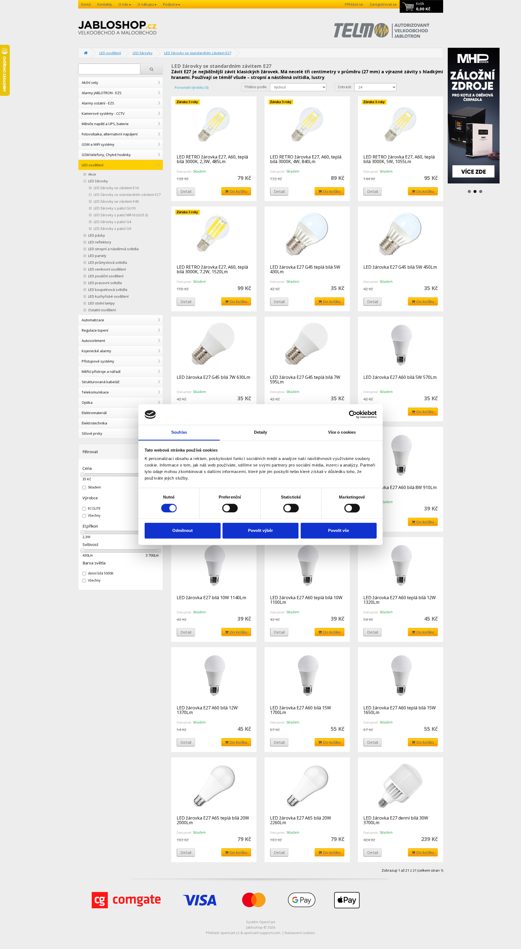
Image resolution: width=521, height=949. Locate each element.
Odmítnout (182, 530)
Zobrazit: (345, 87)
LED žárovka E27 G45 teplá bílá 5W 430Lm (305, 269)
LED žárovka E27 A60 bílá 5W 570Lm (400, 377)
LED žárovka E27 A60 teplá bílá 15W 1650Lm (399, 710)
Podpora (170, 4)
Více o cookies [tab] (342, 432)
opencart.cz (230, 932)
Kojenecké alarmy (96, 350)
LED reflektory (99, 242)
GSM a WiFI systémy (98, 144)
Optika (87, 402)
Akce (92, 174)
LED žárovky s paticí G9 (112, 228)
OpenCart (267, 921)
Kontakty (104, 4)
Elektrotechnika (94, 423)
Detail (185, 191)
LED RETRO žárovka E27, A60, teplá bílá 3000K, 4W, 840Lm (305, 159)
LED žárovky (143, 52)
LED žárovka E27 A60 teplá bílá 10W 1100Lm (306, 600)
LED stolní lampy (101, 303)
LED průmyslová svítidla (107, 262)
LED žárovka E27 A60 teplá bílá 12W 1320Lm (399, 600)
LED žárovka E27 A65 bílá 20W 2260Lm (300, 820)
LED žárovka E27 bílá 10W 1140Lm (211, 598)
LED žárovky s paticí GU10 (114, 208)
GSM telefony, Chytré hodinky (106, 154)
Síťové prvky (92, 433)
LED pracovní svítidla (105, 283)
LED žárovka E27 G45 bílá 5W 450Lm (400, 267)
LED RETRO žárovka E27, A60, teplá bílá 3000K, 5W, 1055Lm (399, 159)
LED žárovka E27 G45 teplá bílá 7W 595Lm (305, 379)
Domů (86, 4)
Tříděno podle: (255, 87)
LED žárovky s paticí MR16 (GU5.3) (121, 215)
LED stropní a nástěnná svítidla (113, 249)
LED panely (97, 255)
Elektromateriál (94, 412)
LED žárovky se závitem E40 (116, 201)
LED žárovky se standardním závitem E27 (197, 52)
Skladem (94, 487)
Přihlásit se (354, 4)
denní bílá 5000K (100, 573)
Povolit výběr (260, 530)
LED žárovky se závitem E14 (116, 188)
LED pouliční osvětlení (105, 276)
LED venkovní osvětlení (107, 269)
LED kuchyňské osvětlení (108, 296)
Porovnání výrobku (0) (191, 87)
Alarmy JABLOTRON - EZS (102, 92)
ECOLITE (94, 508)
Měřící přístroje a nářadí (101, 371)
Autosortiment (93, 340)
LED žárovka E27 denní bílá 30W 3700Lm (395, 820)
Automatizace (93, 320)
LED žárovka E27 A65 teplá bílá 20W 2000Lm (213, 820)
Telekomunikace (95, 392)
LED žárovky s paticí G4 (112, 222)
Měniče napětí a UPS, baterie (105, 123)
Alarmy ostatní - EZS (98, 103)
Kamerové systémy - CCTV (103, 113)
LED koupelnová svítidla (107, 289)
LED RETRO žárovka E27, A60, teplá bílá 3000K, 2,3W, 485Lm (212, 159)
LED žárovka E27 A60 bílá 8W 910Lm (400, 487)
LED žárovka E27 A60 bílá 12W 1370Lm (207, 710)
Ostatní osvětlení (102, 310)
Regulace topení (95, 330)
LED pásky (96, 235)
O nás (123, 4)
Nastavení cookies (300, 932)
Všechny (94, 515)
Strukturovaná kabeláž (100, 381)
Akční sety (90, 82)
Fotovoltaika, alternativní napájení (110, 134)
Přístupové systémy (98, 361)
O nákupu (146, 4)
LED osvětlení (110, 52)
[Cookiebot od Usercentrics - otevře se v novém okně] (353, 414)
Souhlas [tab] (179, 432)
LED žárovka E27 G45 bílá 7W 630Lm (213, 377)
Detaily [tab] (260, 432)
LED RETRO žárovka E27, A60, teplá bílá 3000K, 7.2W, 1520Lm (212, 269)
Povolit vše (338, 530)
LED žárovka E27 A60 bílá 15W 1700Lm (300, 710)
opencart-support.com (262, 932)
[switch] (230, 508)
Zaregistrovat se (383, 4)
